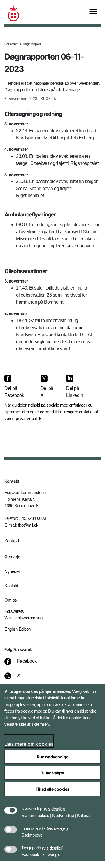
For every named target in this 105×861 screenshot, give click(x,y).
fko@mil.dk (28, 524)
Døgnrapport (32, 44)
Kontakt (11, 541)
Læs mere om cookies (28, 744)
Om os (10, 600)
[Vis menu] (93, 12)
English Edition (17, 629)
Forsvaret (11, 44)
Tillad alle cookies (52, 788)
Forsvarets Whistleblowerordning (23, 614)
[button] (54, 805)
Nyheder (12, 571)
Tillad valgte (52, 772)
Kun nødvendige (53, 756)
